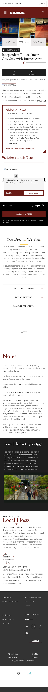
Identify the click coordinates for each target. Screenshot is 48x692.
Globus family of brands (10, 4)
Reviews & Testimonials (10, 601)
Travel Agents (6, 615)
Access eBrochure (8, 619)
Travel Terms (13, 657)
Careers (27, 606)
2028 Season (38, 42)
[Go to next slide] (44, 180)
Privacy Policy (13, 654)
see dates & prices (24, 214)
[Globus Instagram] (27, 633)
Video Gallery (6, 597)
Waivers (35, 657)
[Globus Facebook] (40, 626)
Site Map (35, 654)
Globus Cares (29, 601)
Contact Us (5, 623)
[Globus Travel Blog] (27, 626)
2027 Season (24, 42)
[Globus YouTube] (33, 626)
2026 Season (10, 42)
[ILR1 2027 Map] (11, 170)
